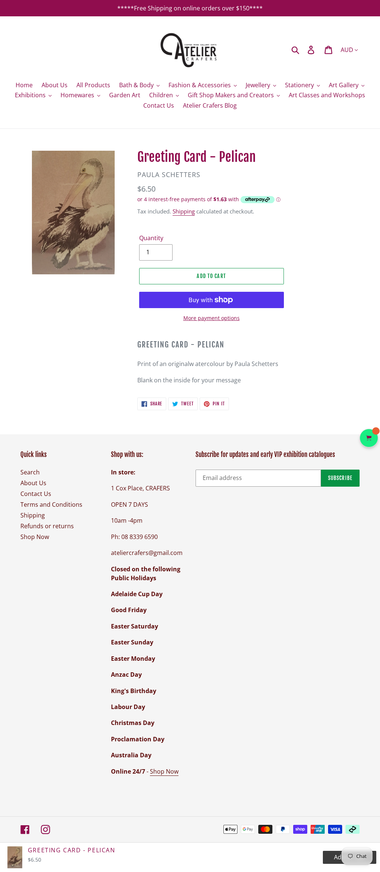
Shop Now (34, 537)
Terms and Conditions (51, 504)
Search (30, 472)
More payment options (211, 317)
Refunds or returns (47, 526)
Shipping (184, 211)
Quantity (151, 238)
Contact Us (35, 494)
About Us (33, 483)
